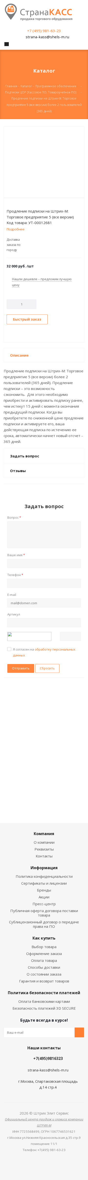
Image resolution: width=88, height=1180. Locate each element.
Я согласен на (44, 652)
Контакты (44, 856)
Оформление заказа (44, 953)
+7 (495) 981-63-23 (44, 30)
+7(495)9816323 (48, 1058)
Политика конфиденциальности (44, 876)
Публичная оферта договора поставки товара (44, 912)
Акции (44, 896)
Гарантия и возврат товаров (44, 981)
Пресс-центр (44, 903)
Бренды (44, 890)
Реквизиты (44, 849)
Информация (44, 867)
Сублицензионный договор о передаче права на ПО (44, 924)
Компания (44, 833)
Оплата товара (44, 960)
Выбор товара (44, 946)
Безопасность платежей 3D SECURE (44, 1008)
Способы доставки (44, 967)
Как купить (44, 938)
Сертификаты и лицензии (44, 883)
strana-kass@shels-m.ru (47, 36)
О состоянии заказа (44, 974)
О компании (44, 842)
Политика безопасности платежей (44, 992)
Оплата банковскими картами (44, 1001)
